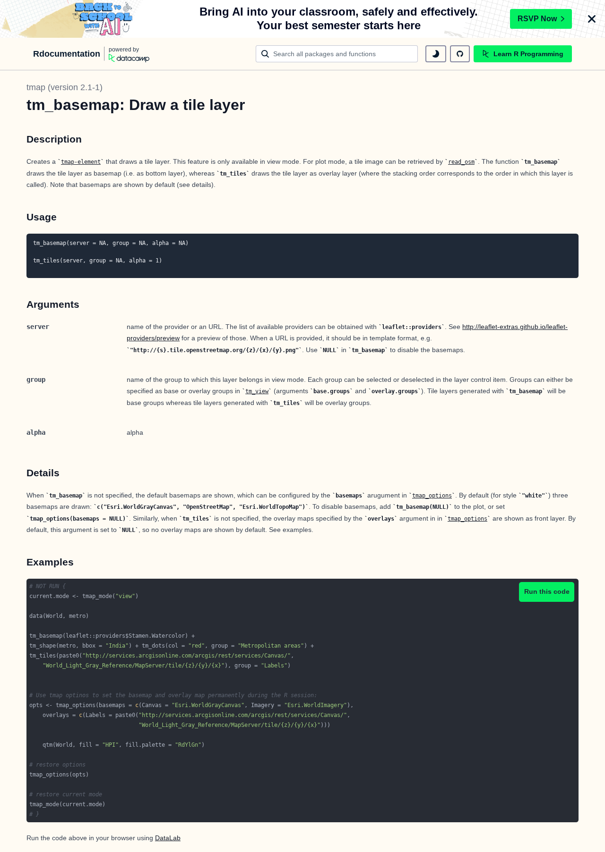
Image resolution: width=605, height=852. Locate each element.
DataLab (168, 838)
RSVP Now (537, 19)
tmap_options (432, 495)
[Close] (591, 18)
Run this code (547, 591)
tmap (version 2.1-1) (64, 87)
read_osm (461, 162)
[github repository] (460, 53)
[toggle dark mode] (435, 53)
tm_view (256, 391)
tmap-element (81, 162)
